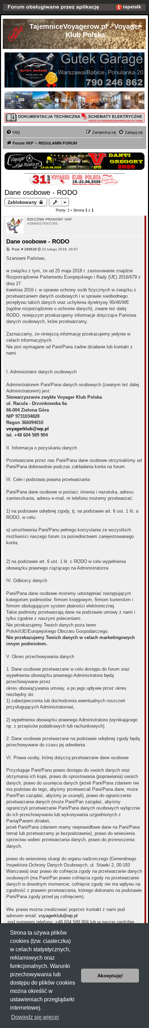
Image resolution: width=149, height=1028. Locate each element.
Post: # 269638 (24, 249)
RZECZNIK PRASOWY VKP (49, 219)
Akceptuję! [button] (110, 975)
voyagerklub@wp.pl (27, 428)
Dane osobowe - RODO (41, 192)
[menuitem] (13, 132)
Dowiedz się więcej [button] (35, 1017)
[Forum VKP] (16, 34)
